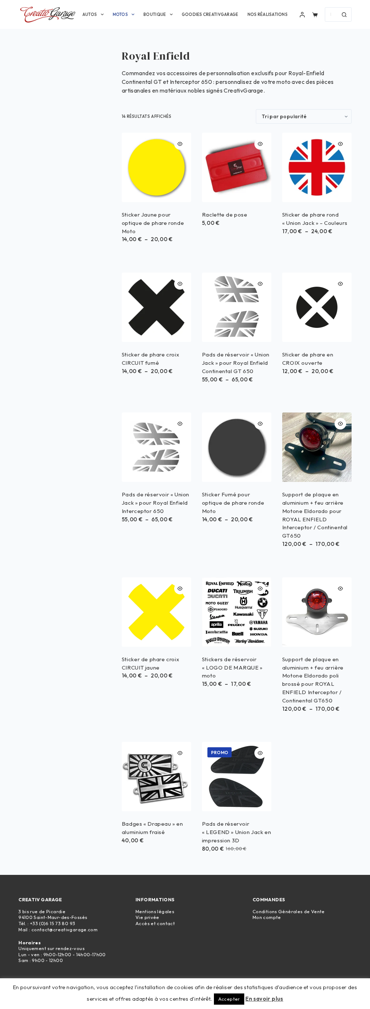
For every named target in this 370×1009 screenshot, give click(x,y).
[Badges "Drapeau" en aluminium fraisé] (156, 776)
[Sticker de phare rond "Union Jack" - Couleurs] (317, 167)
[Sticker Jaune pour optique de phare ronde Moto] (156, 167)
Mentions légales (154, 911)
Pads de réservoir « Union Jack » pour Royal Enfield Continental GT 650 (236, 363)
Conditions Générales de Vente (289, 911)
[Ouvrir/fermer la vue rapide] (180, 144)
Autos (89, 14)
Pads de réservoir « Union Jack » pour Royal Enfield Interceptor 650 (155, 502)
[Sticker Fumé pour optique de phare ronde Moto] (236, 447)
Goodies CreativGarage (210, 14)
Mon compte (267, 917)
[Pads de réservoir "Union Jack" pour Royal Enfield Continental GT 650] (236, 307)
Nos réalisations (268, 14)
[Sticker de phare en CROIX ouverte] (317, 307)
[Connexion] (302, 14)
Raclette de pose (225, 214)
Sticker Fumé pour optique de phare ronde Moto (233, 502)
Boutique (154, 14)
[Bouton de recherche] (344, 14)
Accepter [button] (229, 999)
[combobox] (331, 14)
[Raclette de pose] (236, 167)
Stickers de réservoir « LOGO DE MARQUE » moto (232, 667)
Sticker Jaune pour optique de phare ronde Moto (153, 223)
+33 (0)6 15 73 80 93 (53, 923)
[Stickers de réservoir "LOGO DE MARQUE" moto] (236, 612)
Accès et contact (155, 923)
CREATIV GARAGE (40, 899)
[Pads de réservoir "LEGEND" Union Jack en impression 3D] (236, 776)
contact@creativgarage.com (64, 929)
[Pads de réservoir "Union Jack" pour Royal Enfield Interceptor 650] (156, 447)
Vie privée (147, 917)
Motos (120, 14)
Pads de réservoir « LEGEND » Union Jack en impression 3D (236, 832)
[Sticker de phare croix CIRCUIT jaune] (156, 612)
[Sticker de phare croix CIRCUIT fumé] (156, 307)
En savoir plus (264, 998)
